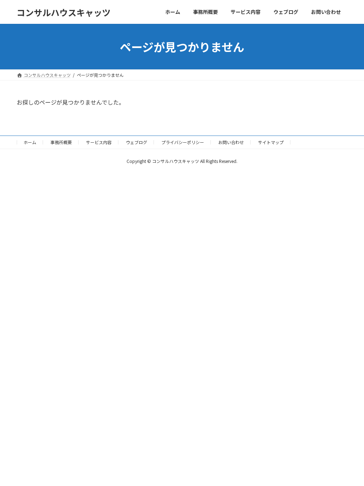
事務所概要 (61, 142)
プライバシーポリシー (182, 142)
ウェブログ (136, 142)
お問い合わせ (231, 142)
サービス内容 (99, 142)
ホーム (29, 142)
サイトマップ (271, 142)
